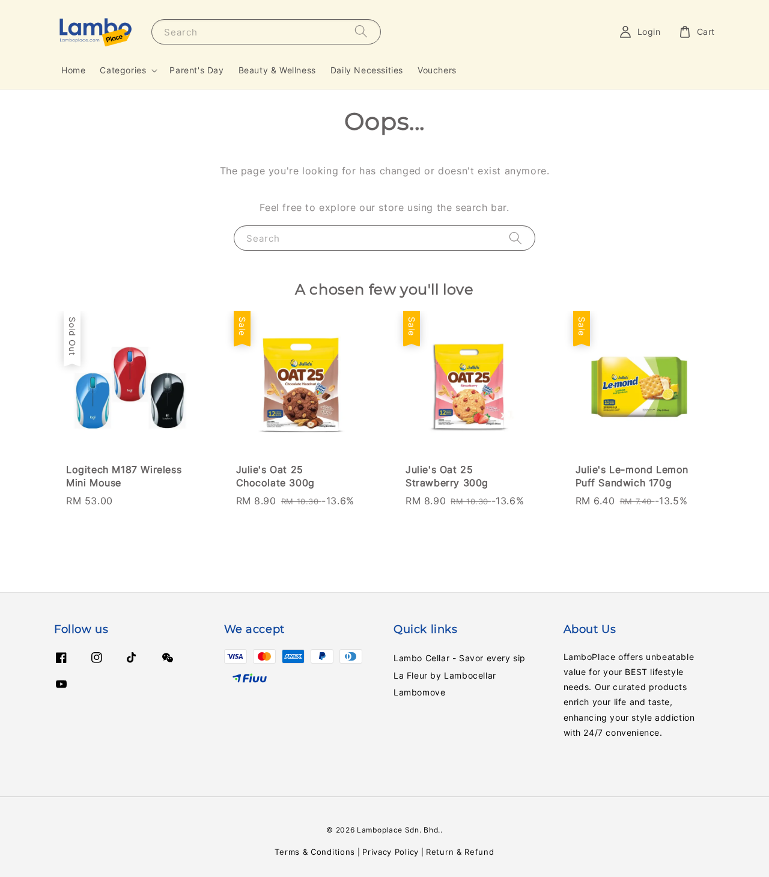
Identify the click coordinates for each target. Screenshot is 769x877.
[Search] (361, 31)
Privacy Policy (390, 852)
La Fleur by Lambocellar (445, 675)
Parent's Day (196, 70)
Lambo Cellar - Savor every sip (460, 658)
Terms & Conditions (315, 852)
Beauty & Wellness (277, 70)
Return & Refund (460, 852)
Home (73, 70)
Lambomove (419, 692)
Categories (123, 70)
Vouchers (437, 70)
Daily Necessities (366, 70)
